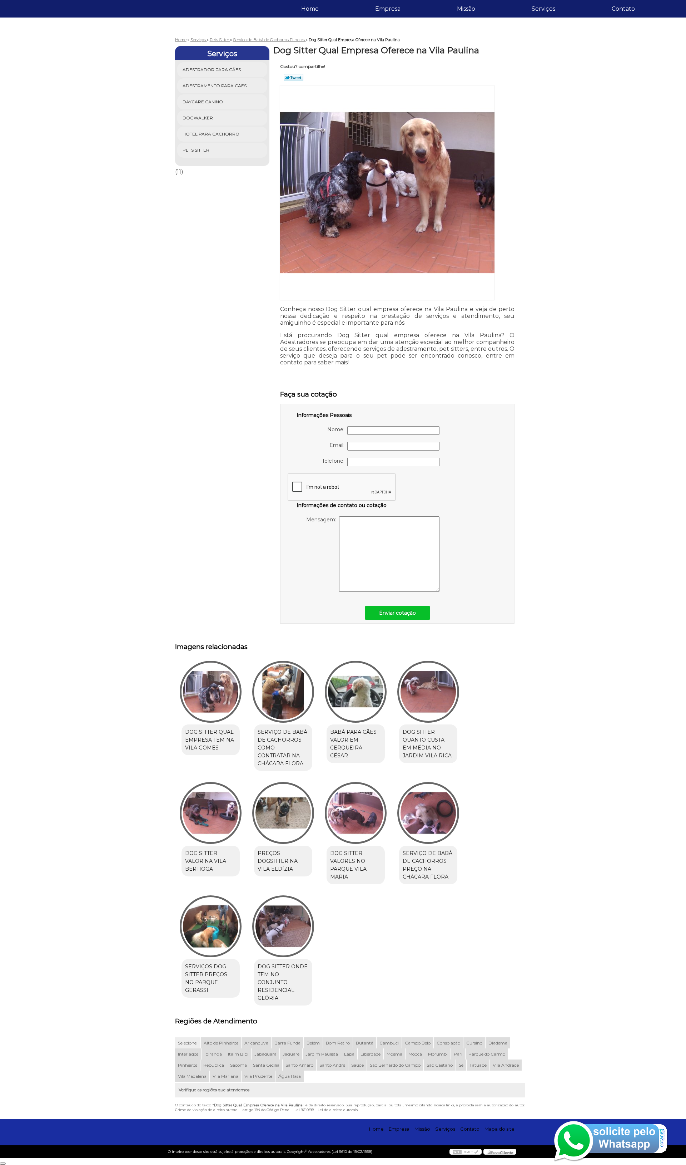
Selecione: (188, 1043)
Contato (623, 8)
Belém (313, 1043)
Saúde (357, 1065)
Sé (461, 1065)
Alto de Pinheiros (221, 1043)
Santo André (332, 1065)
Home (310, 8)
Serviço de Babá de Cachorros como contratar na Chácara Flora (282, 748)
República (213, 1065)
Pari (458, 1054)
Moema (394, 1054)
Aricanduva (256, 1043)
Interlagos (188, 1054)
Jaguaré (291, 1054)
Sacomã (238, 1065)
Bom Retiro (338, 1043)
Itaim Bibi (238, 1054)
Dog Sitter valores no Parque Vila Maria (348, 865)
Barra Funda (287, 1043)
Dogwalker (198, 118)
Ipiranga (213, 1054)
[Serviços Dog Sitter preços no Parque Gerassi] (211, 926)
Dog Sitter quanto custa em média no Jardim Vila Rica (427, 744)
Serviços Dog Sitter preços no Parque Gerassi (206, 978)
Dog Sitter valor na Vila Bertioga (205, 861)
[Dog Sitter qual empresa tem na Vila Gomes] (211, 692)
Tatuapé (478, 1065)
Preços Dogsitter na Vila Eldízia (278, 861)
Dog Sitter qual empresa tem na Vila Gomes (209, 740)
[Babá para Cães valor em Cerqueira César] (356, 692)
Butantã (364, 1043)
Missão (466, 8)
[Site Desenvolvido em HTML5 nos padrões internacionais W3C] (465, 1152)
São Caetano (440, 1065)
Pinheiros (187, 1065)
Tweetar (293, 77)
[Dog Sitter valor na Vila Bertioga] (211, 813)
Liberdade (371, 1054)
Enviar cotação (397, 613)
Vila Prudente (258, 1076)
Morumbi (438, 1054)
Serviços (543, 8)
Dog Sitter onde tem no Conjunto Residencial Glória (283, 982)
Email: (338, 445)
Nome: (337, 429)
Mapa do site (499, 1129)
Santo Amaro (299, 1065)
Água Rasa (289, 1076)
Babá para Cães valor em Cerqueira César (353, 744)
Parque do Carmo (486, 1054)
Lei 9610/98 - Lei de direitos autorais (326, 1109)
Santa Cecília (266, 1065)
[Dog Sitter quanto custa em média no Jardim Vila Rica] (428, 692)
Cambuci (389, 1043)
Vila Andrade (506, 1065)
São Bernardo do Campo (395, 1065)
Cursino (474, 1043)
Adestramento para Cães (215, 85)
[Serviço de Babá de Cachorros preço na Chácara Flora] (428, 813)
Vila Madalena (192, 1076)
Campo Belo (418, 1043)
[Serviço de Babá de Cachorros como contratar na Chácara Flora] (283, 692)
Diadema (497, 1043)
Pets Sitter (196, 150)
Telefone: (334, 461)
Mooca (415, 1054)
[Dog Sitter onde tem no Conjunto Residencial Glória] (283, 926)
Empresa (388, 8)
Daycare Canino (203, 101)
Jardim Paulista (321, 1054)
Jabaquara (265, 1054)
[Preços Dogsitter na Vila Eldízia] (283, 813)
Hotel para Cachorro (211, 134)
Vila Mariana (225, 1076)
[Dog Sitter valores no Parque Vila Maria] (356, 813)
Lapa (349, 1054)
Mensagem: (322, 519)
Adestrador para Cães (212, 69)
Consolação (448, 1043)
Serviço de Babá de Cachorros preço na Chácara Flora (427, 865)
